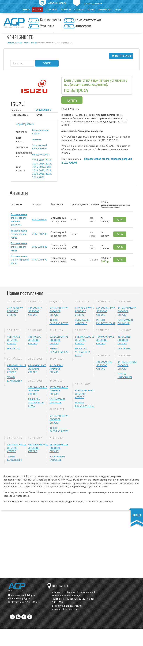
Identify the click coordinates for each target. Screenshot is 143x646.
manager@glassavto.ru (64, 609)
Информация (104, 9)
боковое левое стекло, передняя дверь (20, 259)
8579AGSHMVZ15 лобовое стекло (59, 391)
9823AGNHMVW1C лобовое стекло (38, 448)
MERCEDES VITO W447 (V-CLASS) (36, 402)
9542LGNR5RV (39, 219)
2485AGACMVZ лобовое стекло (15, 311)
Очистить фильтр (122, 55)
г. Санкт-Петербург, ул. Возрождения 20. (73, 592)
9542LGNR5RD (39, 233)
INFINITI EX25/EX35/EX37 (59, 321)
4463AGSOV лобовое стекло (34, 340)
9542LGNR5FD (39, 259)
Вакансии (79, 9)
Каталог (37, 9)
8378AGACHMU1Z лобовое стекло (16, 369)
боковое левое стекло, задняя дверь (19, 234)
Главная (26, 9)
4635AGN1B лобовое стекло (13, 340)
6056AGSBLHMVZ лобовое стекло (59, 311)
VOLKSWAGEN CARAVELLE (57, 400)
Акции (118, 9)
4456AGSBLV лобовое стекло (35, 311)
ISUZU (26, 42)
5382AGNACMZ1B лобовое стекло (37, 391)
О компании (51, 9)
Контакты (66, 9)
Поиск (47, 63)
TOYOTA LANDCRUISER (14, 379)
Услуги (91, 9)
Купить (72, 100)
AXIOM (34, 42)
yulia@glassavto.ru (70, 605)
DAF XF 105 (13, 348)
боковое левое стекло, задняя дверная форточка (19, 219)
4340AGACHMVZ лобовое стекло (37, 369)
